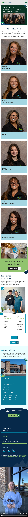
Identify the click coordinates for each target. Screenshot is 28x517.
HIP (25, 458)
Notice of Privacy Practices (12, 456)
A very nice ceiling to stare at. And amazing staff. (6, 323)
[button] (26, 2)
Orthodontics (6, 426)
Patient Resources (7, 428)
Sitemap (21, 455)
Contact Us (5, 430)
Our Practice (6, 423)
